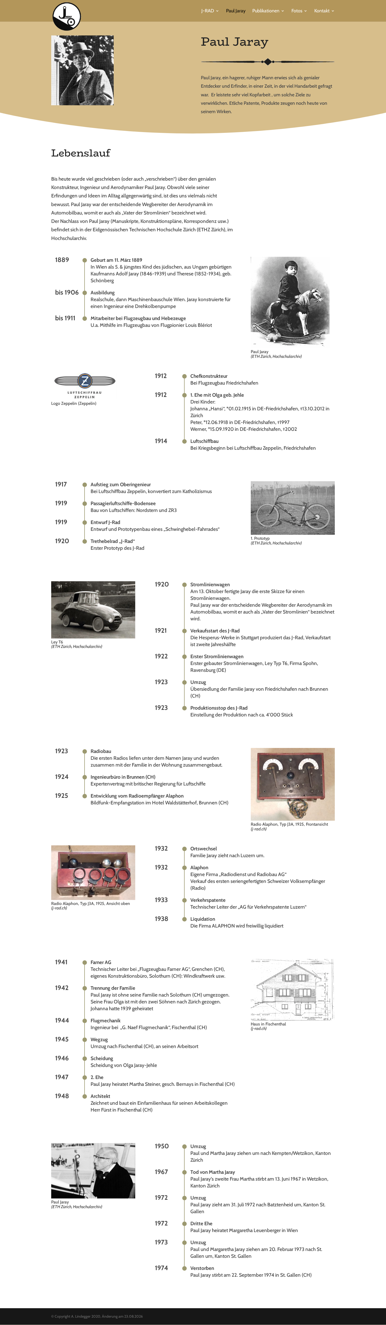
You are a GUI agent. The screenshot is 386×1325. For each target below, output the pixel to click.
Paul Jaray (236, 11)
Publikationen (265, 11)
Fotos (296, 11)
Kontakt (322, 11)
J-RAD (207, 11)
